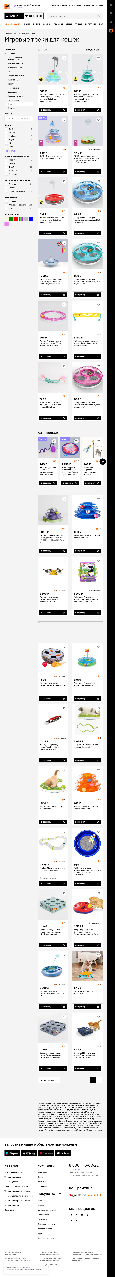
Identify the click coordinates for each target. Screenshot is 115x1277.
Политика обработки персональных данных (49, 1253)
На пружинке (13, 100)
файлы (27, 1267)
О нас (40, 1177)
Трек (10, 104)
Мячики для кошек (16, 76)
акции (27, 24)
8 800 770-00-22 (84, 1165)
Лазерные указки (15, 96)
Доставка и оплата (46, 1224)
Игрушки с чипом (15, 64)
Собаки (46, 24)
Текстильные (13, 88)
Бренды (41, 1205)
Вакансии (42, 1182)
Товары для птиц (11, 1205)
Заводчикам (43, 1215)
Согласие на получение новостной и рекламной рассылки (87, 1253)
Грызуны (58, 24)
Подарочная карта (13, 1172)
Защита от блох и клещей (16, 1186)
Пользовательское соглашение (48, 1265)
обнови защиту (12, 24)
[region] (53, 24)
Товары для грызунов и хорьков (18, 1196)
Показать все (11, 151)
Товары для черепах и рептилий (18, 1201)
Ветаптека (90, 24)
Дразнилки (13, 92)
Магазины (42, 1172)
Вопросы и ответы (46, 1238)
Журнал (41, 1233)
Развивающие (14, 80)
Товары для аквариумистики (17, 1191)
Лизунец (11, 108)
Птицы (78, 24)
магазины (76, 5)
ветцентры (97, 5)
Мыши (10, 72)
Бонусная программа (47, 1210)
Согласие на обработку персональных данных (50, 1259)
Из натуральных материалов (15, 58)
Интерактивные (15, 68)
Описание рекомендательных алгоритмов (85, 1259)
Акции (40, 1201)
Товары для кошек (12, 1177)
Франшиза (42, 1186)
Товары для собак (12, 1182)
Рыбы (69, 24)
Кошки (36, 24)
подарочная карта (61, 5)
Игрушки (11, 53)
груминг (86, 5)
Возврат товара (45, 1229)
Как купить (42, 1219)
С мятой (11, 84)
